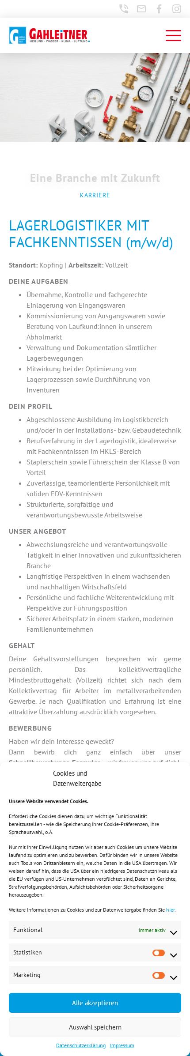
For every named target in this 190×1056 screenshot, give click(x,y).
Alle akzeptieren (95, 1003)
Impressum (122, 1045)
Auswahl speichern (95, 1027)
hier (170, 909)
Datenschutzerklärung (81, 1045)
